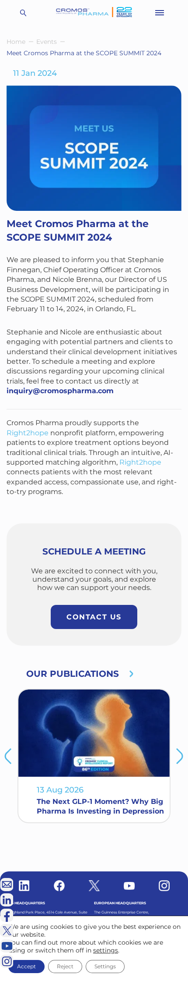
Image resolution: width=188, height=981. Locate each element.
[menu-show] (159, 13)
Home (16, 42)
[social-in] (24, 885)
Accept (26, 966)
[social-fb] (59, 885)
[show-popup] (6, 884)
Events (46, 42)
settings (105, 950)
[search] (23, 12)
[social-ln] (6, 899)
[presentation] (8, 756)
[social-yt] (129, 885)
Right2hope (28, 433)
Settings (105, 966)
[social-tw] (94, 885)
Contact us (94, 617)
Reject (65, 966)
